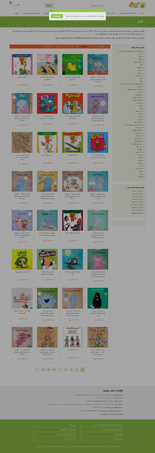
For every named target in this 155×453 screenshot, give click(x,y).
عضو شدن (57, 16)
